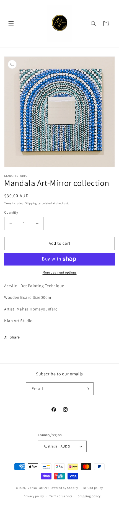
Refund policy (93, 488)
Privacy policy (34, 496)
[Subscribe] (87, 388)
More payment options (60, 272)
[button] (11, 23)
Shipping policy (89, 496)
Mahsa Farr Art (38, 488)
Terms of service (61, 496)
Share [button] (15, 337)
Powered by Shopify (64, 488)
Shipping (31, 203)
